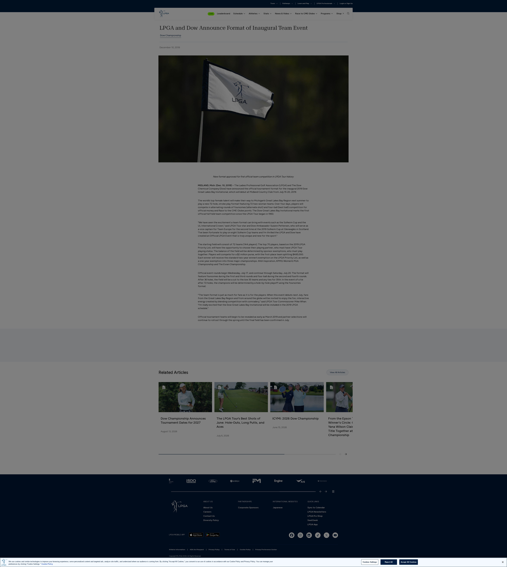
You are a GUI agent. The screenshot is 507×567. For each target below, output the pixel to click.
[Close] (503, 562)
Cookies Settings (370, 562)
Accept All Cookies (408, 562)
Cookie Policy (47, 564)
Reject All (389, 562)
